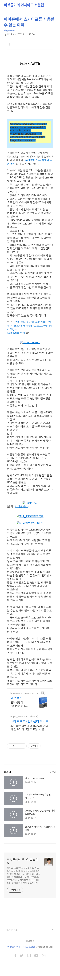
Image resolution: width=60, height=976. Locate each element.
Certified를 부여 (16, 332)
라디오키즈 (21, 506)
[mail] (43, 956)
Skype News (9, 30)
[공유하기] (19, 746)
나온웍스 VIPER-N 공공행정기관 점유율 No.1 (19, 698)
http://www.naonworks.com (24, 693)
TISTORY (30, 941)
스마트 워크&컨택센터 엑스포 (29, 721)
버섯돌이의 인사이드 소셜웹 (24, 5)
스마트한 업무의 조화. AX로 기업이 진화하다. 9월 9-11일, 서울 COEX (29, 727)
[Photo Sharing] (30, 342)
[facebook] (15, 956)
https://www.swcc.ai (21, 716)
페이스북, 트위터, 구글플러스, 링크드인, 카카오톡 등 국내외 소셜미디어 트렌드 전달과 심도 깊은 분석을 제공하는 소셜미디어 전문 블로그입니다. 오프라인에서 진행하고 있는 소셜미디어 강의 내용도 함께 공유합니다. (23, 875)
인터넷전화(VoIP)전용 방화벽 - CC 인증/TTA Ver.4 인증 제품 (19, 704)
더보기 (52, 772)
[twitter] (22, 956)
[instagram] (29, 956)
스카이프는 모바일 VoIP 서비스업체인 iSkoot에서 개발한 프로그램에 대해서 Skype (30, 326)
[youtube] (36, 956)
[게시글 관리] (23, 746)
